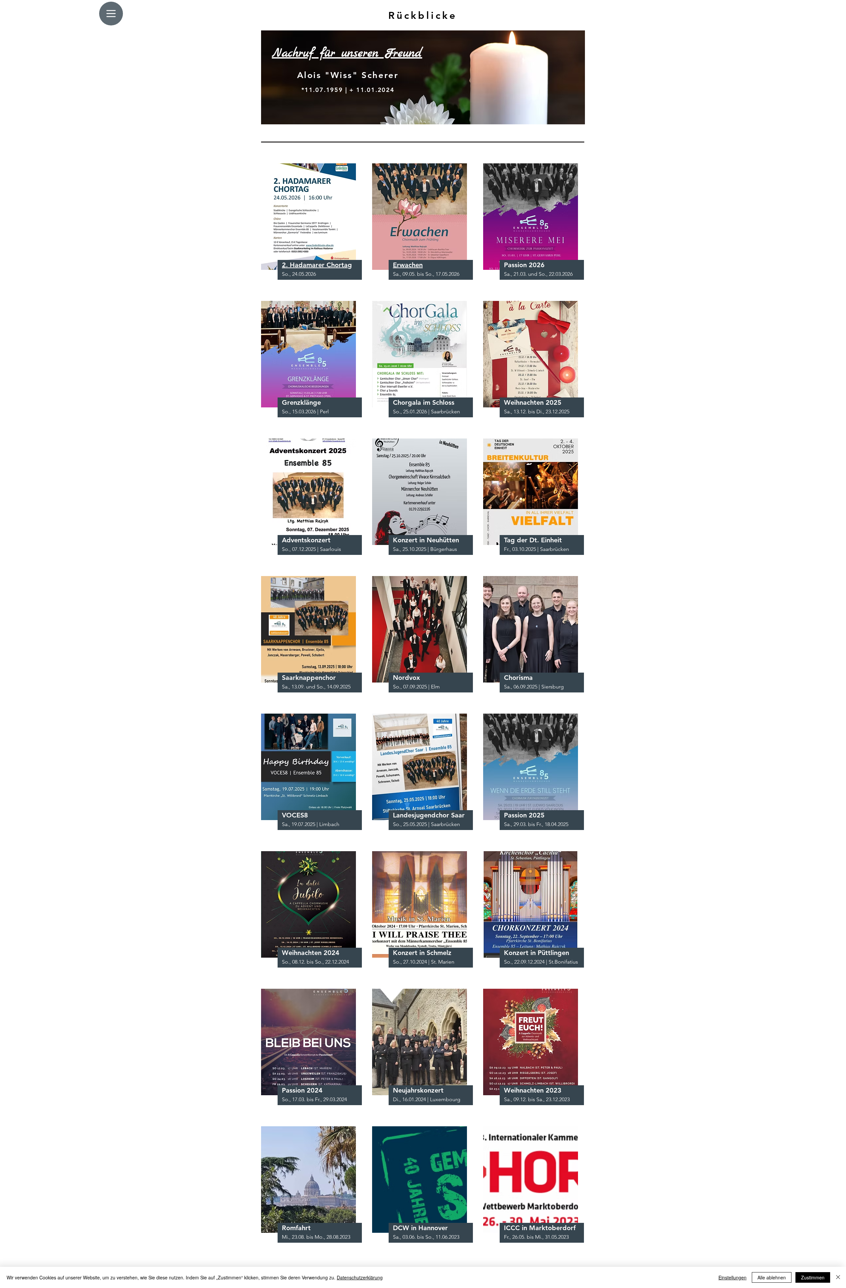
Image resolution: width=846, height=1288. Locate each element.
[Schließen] (838, 1277)
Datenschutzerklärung (360, 1277)
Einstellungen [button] (732, 1277)
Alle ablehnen (771, 1277)
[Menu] (111, 13)
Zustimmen (813, 1277)
